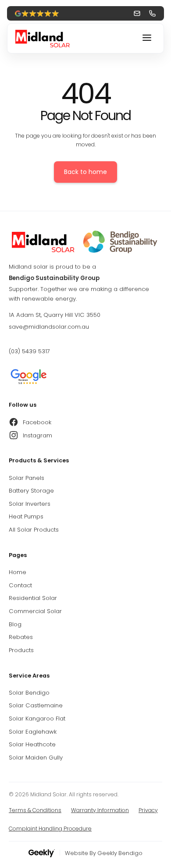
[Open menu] (147, 38)
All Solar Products (34, 529)
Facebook (37, 422)
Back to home (85, 171)
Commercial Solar (35, 611)
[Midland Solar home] (85, 242)
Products (21, 650)
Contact (20, 585)
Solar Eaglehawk (33, 732)
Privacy (148, 810)
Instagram (37, 435)
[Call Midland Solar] (152, 13)
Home (17, 572)
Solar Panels (26, 478)
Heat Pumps (26, 516)
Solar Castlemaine (36, 705)
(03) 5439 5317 (29, 351)
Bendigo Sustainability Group (54, 278)
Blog (15, 624)
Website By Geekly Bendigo (103, 853)
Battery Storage (31, 490)
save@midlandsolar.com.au (49, 327)
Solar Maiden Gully (36, 757)
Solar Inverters (29, 504)
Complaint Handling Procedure (50, 828)
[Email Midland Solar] (137, 13)
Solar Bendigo (29, 693)
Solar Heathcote (32, 744)
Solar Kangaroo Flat (37, 718)
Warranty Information (100, 810)
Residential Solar (33, 598)
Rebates (21, 637)
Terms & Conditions (35, 810)
